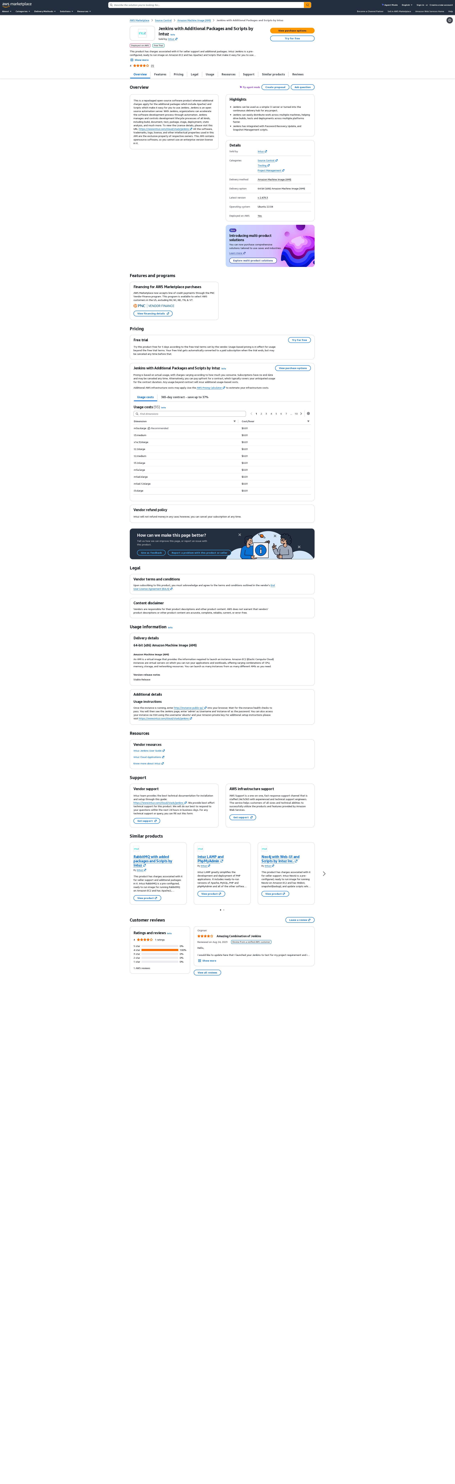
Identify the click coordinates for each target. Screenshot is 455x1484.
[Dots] (220, 909)
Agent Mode (391, 5)
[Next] (324, 873)
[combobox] (206, 5)
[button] (172, 34)
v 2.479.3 (263, 197)
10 (296, 413)
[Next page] (301, 414)
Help (450, 11)
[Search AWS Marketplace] (307, 5)
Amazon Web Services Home (429, 11)
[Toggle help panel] (449, 20)
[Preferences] (308, 413)
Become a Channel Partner (370, 11)
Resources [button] (82, 11)
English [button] (406, 5)
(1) (152, 65)
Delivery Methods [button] (43, 11)
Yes (260, 215)
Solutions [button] (65, 11)
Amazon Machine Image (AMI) (274, 179)
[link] (249, 20)
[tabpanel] (222, 449)
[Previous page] (251, 414)
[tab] (140, 74)
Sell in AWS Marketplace (399, 11)
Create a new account (441, 5)
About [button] (5, 11)
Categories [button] (22, 11)
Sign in (420, 5)
